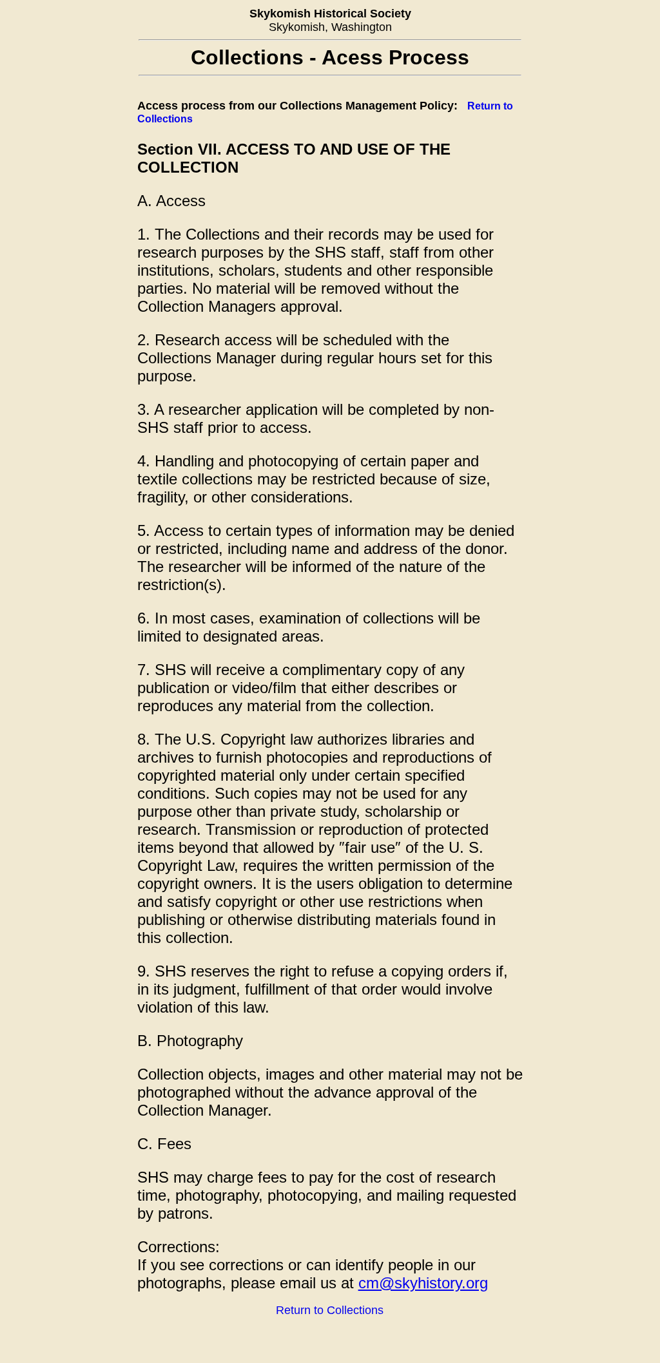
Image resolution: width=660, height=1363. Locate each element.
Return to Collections (329, 1310)
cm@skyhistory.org (423, 1283)
